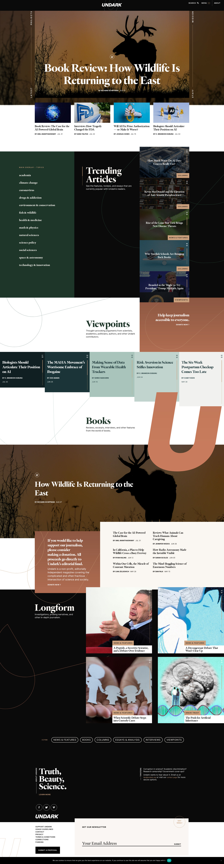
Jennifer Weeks (162, 544)
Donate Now (53, 585)
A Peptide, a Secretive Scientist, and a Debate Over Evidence (131, 649)
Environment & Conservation (37, 205)
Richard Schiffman (109, 90)
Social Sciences (28, 250)
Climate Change (28, 183)
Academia (25, 175)
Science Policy (27, 242)
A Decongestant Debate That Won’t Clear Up (202, 649)
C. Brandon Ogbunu (164, 134)
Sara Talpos (82, 134)
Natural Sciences (29, 235)
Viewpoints (181, 300)
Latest (31, 92)
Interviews (153, 739)
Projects (31, 18)
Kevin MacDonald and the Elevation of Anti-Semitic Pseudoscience (164, 193)
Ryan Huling (121, 558)
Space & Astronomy (31, 257)
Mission (193, 17)
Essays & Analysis (127, 739)
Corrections (42, 839)
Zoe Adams (54, 378)
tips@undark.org (149, 777)
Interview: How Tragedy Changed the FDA (88, 128)
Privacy (39, 834)
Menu (204, 3)
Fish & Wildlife (27, 212)
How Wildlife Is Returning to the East (84, 489)
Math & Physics (28, 227)
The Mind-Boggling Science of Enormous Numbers (170, 565)
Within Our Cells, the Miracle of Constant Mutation (131, 565)
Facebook (39, 807)
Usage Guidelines (44, 829)
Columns (183, 175)
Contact (39, 832)
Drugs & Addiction (30, 198)
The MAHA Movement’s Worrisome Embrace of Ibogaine (66, 367)
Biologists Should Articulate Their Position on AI (168, 128)
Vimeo (54, 807)
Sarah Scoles (161, 558)
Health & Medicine (30, 220)
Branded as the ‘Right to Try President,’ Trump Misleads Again (164, 286)
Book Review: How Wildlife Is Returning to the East (112, 74)
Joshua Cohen (122, 134)
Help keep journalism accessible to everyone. (172, 317)
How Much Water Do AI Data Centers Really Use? (164, 162)
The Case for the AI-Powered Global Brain (129, 534)
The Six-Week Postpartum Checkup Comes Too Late (197, 367)
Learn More (45, 794)
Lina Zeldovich (122, 571)
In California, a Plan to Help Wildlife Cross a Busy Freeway (129, 551)
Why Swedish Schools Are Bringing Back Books (164, 255)
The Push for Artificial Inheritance (198, 719)
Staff (193, 93)
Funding (39, 842)
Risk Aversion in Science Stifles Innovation (155, 364)
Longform (54, 608)
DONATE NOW (182, 325)
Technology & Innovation (34, 265)
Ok (169, 860)
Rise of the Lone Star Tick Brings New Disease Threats (164, 224)
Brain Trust (192, 713)
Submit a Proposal (47, 850)
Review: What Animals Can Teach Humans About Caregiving (168, 536)
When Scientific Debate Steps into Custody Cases (130, 719)
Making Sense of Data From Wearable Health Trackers (109, 367)
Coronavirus (26, 190)
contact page (172, 777)
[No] (221, 860)
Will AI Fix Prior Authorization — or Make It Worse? (131, 128)
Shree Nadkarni (101, 378)
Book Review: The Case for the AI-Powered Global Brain (52, 128)
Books (98, 421)
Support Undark (43, 827)
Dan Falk (159, 571)
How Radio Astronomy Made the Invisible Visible (169, 551)
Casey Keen (189, 378)
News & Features (178, 238)
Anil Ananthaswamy (46, 134)
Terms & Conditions (45, 837)
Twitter (46, 807)
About (217, 3)
